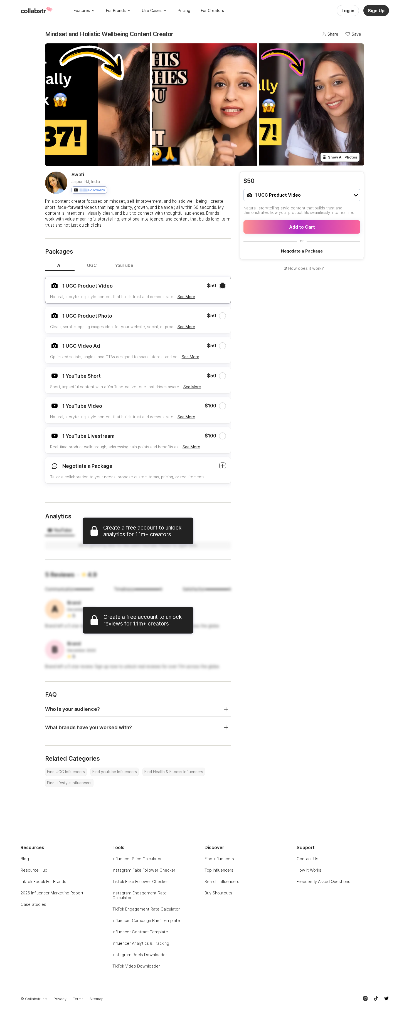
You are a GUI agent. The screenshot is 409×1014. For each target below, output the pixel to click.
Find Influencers (219, 858)
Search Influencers (221, 881)
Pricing (184, 10)
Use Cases (152, 10)
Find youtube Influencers (114, 772)
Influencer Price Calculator (137, 858)
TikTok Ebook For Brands (43, 881)
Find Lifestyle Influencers (69, 783)
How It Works (309, 870)
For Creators (212, 10)
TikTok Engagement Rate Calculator (146, 909)
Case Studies (33, 904)
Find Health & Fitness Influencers (173, 772)
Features (82, 10)
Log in (347, 10)
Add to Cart (302, 227)
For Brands (116, 10)
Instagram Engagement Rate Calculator (139, 895)
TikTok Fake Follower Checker (140, 881)
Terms (78, 999)
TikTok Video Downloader (136, 966)
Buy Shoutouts (218, 893)
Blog (25, 858)
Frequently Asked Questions (323, 881)
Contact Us (307, 858)
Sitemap (97, 999)
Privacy (60, 999)
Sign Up (376, 10)
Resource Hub (34, 870)
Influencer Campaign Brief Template (146, 920)
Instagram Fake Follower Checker (143, 870)
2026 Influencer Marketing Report (52, 893)
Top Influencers (218, 870)
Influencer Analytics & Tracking (140, 943)
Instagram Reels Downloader (139, 954)
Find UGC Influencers (66, 772)
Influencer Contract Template (140, 931)
